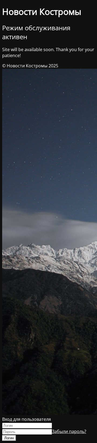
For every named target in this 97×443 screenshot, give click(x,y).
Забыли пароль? (69, 431)
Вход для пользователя (26, 419)
